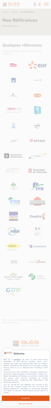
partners (17, 359)
